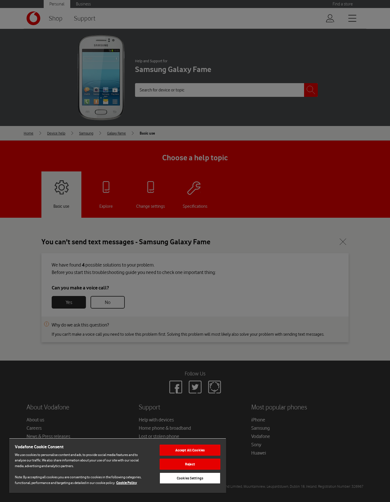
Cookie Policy (126, 483)
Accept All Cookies (190, 450)
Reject (190, 464)
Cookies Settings (190, 478)
